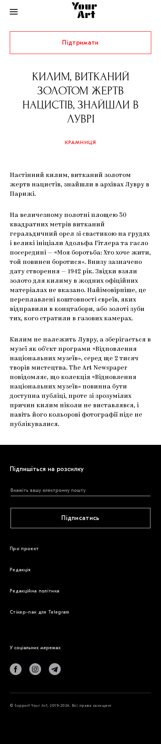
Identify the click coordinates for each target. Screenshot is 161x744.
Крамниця (81, 142)
